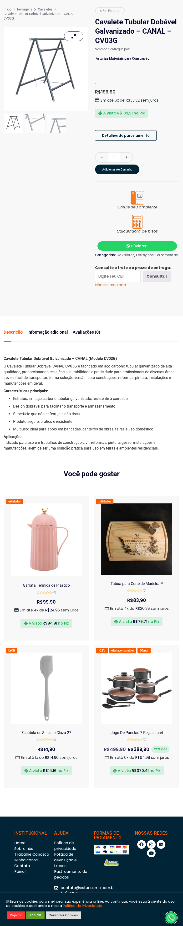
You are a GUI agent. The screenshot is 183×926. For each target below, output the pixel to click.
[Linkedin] (161, 844)
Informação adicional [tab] (47, 332)
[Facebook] (141, 844)
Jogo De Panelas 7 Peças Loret (137, 732)
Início (7, 9)
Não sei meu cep (110, 285)
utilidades (14, 501)
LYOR (11, 650)
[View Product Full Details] (46, 575)
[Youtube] (151, 853)
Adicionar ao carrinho (117, 169)
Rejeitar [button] (16, 915)
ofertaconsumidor (122, 650)
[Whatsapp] (171, 918)
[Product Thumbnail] (73, 36)
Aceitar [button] (35, 915)
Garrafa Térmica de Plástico (46, 585)
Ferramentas (166, 255)
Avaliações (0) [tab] (86, 332)
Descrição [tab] (13, 332)
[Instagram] (151, 844)
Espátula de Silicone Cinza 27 (46, 732)
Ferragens (24, 9)
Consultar (157, 276)
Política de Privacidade (82, 905)
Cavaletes (45, 9)
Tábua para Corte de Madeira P (137, 583)
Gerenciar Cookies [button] (63, 915)
